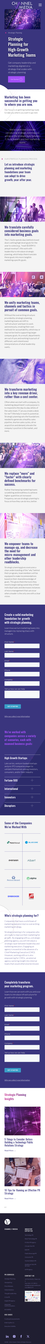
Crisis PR (7, 1297)
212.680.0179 (29, 1287)
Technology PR (29, 1235)
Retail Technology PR (31, 1239)
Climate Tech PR (29, 1246)
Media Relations (9, 1290)
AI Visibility (7, 1309)
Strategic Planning (9, 1279)
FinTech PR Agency (30, 1242)
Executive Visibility (10, 1326)
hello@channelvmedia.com (33, 1285)
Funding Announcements (12, 1319)
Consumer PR (29, 1257)
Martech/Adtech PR (30, 1261)
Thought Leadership (10, 1293)
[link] (22, 1132)
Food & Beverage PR (31, 1253)
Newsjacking (8, 1282)
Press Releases (8, 1286)
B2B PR (27, 1250)
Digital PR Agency (9, 1301)
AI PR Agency (29, 1269)
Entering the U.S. (9, 1322)
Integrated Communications (9, 1305)
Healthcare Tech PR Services (30, 1265)
